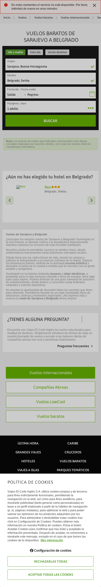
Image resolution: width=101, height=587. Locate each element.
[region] (50, 293)
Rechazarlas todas (50, 561)
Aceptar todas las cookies (50, 574)
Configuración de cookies (52, 550)
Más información (52, 540)
